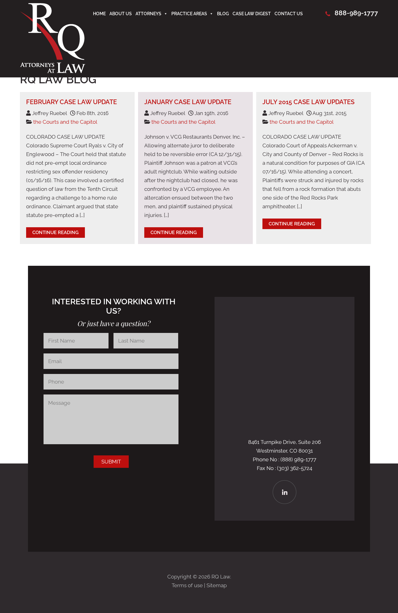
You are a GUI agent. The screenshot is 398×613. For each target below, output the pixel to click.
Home (99, 13)
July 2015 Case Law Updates (308, 102)
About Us (120, 13)
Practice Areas (189, 13)
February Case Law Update (71, 102)
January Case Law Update (187, 102)
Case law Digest (252, 13)
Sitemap (216, 585)
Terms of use (187, 585)
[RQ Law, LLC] (52, 71)
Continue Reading (55, 232)
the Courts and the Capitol (65, 122)
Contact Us (289, 13)
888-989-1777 (356, 13)
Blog (223, 13)
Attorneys (148, 13)
